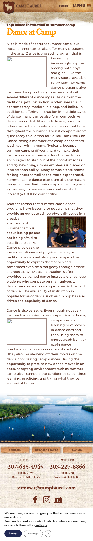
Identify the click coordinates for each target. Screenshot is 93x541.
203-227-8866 (67, 467)
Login (63, 6)
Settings (33, 533)
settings (41, 525)
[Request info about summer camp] (46, 451)
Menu (79, 6)
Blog (57, 500)
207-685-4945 (25, 467)
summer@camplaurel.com (46, 488)
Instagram (46, 500)
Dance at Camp (31, 32)
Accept (13, 533)
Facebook (35, 500)
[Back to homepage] (23, 6)
